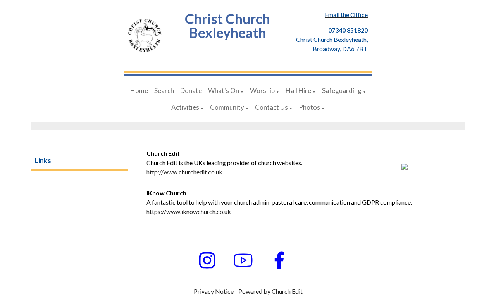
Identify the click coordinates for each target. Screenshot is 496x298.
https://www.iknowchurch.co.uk (188, 211)
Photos (309, 107)
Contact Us (271, 107)
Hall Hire (298, 90)
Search (164, 90)
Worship (262, 90)
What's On (223, 90)
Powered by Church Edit (270, 291)
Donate (191, 90)
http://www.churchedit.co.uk (184, 172)
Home (139, 90)
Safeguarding (342, 90)
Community (227, 107)
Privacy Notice (214, 291)
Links (43, 160)
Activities (185, 107)
